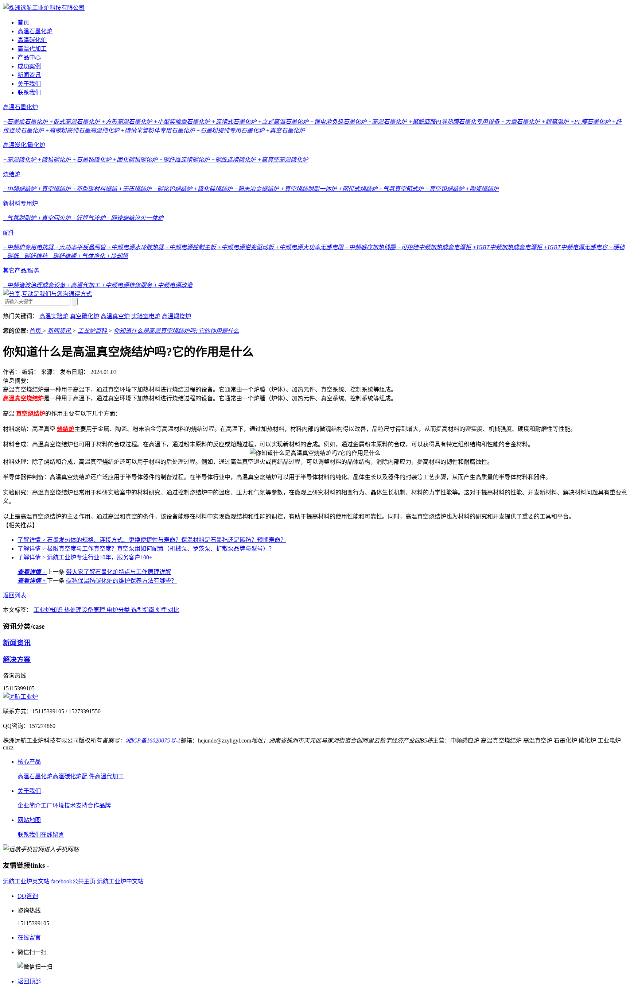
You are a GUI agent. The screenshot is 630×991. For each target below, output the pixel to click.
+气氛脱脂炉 (20, 218)
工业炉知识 (49, 610)
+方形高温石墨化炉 (127, 122)
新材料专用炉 (20, 203)
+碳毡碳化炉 (55, 160)
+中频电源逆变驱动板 (246, 247)
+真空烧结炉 (55, 189)
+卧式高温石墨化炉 (75, 122)
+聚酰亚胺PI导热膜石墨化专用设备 (454, 122)
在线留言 (52, 835)
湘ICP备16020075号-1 (152, 740)
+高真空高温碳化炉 (282, 160)
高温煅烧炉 (176, 316)
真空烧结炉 (30, 413)
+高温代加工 (84, 285)
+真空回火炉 (55, 218)
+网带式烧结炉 (358, 189)
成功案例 (29, 66)
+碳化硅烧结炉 (214, 189)
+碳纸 (11, 256)
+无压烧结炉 (135, 189)
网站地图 (29, 820)
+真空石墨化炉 (285, 130)
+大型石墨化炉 (521, 122)
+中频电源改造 (172, 285)
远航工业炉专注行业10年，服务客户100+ (85, 557)
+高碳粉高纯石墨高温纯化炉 (83, 130)
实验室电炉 (145, 316)
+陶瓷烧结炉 (482, 189)
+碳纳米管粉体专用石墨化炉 (158, 130)
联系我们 (29, 92)
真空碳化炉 (84, 316)
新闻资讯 (29, 75)
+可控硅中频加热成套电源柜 (434, 247)
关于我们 (29, 84)
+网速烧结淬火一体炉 (135, 218)
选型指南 (143, 610)
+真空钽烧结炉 (445, 189)
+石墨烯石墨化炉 (26, 122)
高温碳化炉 (32, 40)
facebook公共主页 (74, 881)
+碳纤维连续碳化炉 (185, 160)
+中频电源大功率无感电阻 (310, 247)
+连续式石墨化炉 (234, 122)
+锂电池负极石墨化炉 (339, 122)
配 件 (88, 776)
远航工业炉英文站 (27, 881)
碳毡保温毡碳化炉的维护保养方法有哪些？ (121, 581)
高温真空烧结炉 (23, 398)
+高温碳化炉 (20, 160)
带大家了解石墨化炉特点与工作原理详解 (118, 572)
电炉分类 (118, 610)
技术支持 (76, 805)
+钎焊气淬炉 (89, 218)
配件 (9, 233)
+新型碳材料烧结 (95, 189)
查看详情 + (32, 572)
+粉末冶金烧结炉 (257, 189)
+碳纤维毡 (34, 256)
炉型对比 (167, 610)
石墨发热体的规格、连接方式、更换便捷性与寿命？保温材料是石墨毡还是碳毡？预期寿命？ (152, 540)
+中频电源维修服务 (127, 285)
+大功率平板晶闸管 (81, 247)
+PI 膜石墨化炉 (591, 122)
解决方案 (17, 659)
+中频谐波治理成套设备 (35, 285)
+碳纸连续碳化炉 (234, 160)
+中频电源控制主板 (191, 247)
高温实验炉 (54, 316)
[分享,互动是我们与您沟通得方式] (47, 294)
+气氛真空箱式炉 (402, 189)
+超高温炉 (555, 122)
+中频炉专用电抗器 (29, 247)
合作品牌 (99, 805)
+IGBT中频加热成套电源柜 (508, 247)
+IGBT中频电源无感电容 (576, 247)
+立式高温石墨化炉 (284, 122)
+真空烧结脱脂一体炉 (309, 189)
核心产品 (29, 762)
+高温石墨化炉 (388, 122)
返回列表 (14, 595)
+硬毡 (617, 247)
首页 (23, 22)
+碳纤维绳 (63, 256)
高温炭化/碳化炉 (24, 145)
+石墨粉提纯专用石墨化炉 (231, 130)
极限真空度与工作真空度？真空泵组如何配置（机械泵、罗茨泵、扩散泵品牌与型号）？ (146, 548)
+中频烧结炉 (20, 189)
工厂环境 (52, 805)
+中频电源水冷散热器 (136, 247)
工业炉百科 (93, 331)
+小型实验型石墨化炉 (182, 122)
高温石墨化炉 (35, 31)
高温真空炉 (115, 316)
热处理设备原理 (85, 610)
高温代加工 (32, 49)
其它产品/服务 (21, 270)
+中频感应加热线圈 (371, 247)
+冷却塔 (117, 256)
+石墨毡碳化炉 (92, 160)
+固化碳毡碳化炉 (136, 160)
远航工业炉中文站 (120, 881)
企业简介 (29, 805)
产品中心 (29, 57)
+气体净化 (92, 256)
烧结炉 (11, 174)
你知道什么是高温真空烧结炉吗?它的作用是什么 (176, 331)
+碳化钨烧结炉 (173, 189)
